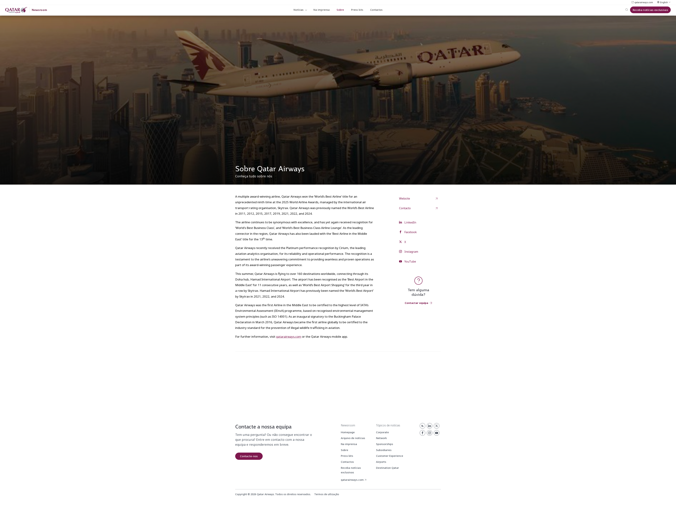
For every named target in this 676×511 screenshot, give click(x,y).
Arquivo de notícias (353, 438)
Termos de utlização (326, 494)
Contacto (405, 208)
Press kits (357, 9)
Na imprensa (321, 9)
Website (404, 198)
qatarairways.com (288, 337)
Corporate (382, 432)
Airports (381, 461)
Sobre (340, 9)
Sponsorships (384, 444)
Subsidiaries (384, 450)
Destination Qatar (387, 467)
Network (381, 438)
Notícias (298, 9)
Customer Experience (389, 456)
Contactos (376, 9)
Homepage (348, 432)
